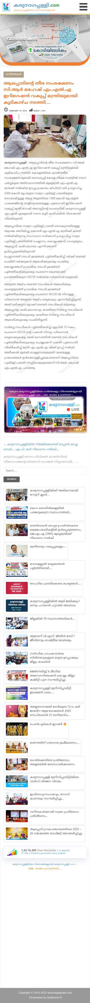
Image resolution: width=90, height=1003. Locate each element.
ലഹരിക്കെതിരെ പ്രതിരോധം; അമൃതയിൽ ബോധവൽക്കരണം (52, 762)
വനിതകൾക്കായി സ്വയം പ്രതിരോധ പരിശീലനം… (54, 814)
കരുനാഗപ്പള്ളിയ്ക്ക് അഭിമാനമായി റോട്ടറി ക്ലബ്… (54, 493)
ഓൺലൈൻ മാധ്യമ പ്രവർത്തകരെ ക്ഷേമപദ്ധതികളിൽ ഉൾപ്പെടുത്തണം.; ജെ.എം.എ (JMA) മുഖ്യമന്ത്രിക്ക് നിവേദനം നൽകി (55, 532)
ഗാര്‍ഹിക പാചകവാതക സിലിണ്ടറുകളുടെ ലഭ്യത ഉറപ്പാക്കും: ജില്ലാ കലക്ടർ (54, 658)
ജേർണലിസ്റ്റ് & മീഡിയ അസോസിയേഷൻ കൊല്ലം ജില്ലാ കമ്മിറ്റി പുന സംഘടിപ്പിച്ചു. (52, 676)
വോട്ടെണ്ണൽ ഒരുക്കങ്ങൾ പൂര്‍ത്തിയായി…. (47, 566)
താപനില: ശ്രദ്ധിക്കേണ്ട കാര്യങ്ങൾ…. (55, 584)
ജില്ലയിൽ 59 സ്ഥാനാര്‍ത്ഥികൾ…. (52, 619)
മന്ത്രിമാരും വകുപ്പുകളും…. (48, 546)
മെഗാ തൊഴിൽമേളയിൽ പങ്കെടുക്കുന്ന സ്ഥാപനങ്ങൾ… (50, 510)
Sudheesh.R (54, 998)
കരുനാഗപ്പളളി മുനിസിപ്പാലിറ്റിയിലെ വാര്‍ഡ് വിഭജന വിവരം (54, 779)
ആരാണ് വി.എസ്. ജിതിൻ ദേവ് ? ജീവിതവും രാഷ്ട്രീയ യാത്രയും (52, 638)
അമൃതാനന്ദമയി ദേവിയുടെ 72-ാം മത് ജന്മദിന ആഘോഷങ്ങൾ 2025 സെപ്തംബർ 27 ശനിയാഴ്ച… (55, 711)
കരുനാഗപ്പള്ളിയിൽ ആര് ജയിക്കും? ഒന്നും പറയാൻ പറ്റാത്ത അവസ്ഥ (55, 603)
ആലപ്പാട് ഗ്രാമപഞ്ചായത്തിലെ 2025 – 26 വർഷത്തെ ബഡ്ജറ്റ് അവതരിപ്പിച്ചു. (56, 831)
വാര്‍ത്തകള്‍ (14, 74)
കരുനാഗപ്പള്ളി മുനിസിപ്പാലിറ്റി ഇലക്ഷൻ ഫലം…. (50, 690)
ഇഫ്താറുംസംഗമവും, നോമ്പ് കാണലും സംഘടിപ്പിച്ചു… (50, 796)
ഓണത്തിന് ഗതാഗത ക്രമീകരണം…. (54, 743)
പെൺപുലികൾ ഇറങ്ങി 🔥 (48, 724)
